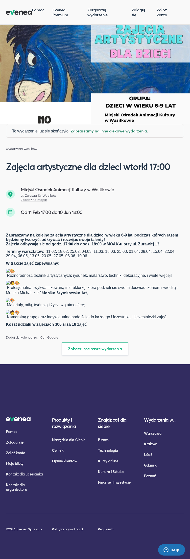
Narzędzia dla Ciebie (68, 439)
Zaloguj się (138, 12)
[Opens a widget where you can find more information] (171, 550)
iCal (42, 337)
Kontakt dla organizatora (16, 487)
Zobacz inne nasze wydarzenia (95, 348)
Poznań (150, 475)
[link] (61, 292)
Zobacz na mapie (34, 200)
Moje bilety (15, 463)
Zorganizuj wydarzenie (97, 12)
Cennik (57, 450)
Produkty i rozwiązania (64, 423)
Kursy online (108, 460)
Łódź (148, 454)
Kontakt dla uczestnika (24, 474)
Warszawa (152, 433)
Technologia (108, 450)
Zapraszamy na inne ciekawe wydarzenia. (109, 130)
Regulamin (105, 529)
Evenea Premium (60, 12)
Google (52, 337)
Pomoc (38, 9)
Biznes (103, 439)
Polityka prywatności (67, 529)
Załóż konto (162, 12)
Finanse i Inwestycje (114, 482)
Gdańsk (150, 465)
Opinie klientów (64, 460)
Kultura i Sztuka (111, 471)
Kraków (150, 443)
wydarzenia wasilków (21, 149)
